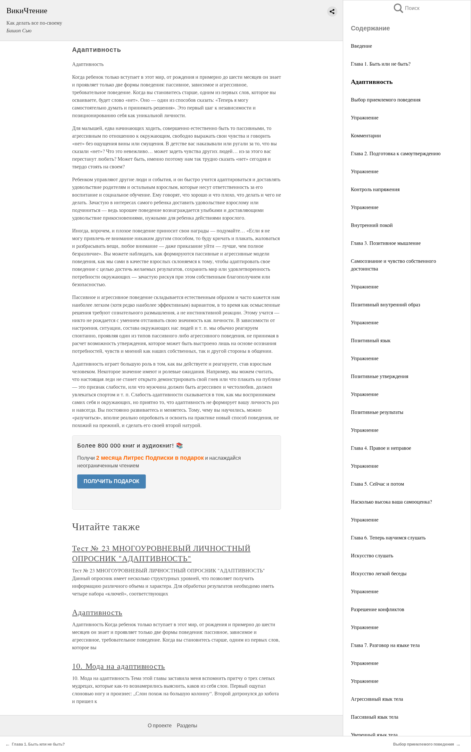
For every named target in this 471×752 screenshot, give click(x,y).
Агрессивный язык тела (377, 698)
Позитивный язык (371, 340)
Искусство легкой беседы (379, 573)
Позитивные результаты (377, 411)
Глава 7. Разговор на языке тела (385, 645)
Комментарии (366, 135)
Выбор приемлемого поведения (385, 99)
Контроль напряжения (375, 189)
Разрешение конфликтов (377, 609)
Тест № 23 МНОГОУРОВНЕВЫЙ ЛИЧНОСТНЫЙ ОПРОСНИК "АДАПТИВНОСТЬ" (161, 553)
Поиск (406, 8)
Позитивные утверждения (379, 376)
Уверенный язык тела (374, 734)
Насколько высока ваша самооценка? (391, 501)
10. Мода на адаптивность (118, 666)
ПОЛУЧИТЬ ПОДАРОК (111, 481)
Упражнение (364, 117)
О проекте (160, 725)
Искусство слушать (372, 555)
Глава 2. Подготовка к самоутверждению (396, 153)
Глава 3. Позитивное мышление (386, 242)
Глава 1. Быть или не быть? (380, 63)
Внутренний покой (372, 225)
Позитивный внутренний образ (385, 304)
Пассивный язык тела (374, 716)
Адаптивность (97, 612)
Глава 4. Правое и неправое (381, 447)
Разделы (187, 725)
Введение (361, 45)
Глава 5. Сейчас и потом (377, 483)
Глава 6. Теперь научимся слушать (388, 537)
